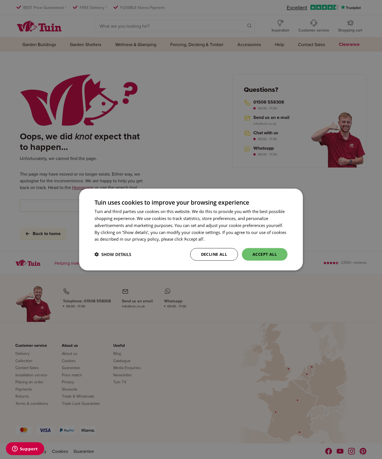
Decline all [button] (214, 254)
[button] (113, 254)
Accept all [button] (265, 254)
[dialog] (191, 230)
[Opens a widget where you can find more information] (25, 449)
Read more (216, 239)
